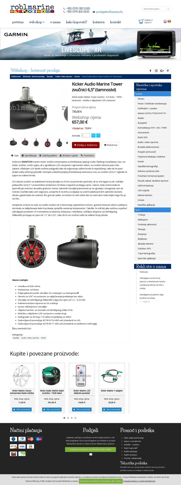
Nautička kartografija (147, 166)
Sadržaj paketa (49, 155)
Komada (76, 135)
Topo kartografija (146, 253)
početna (17, 22)
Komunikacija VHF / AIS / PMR (152, 127)
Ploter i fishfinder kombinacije (152, 103)
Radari (140, 118)
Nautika (50, 77)
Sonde (140, 161)
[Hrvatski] (165, 21)
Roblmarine (16, 77)
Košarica (111, 145)
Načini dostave (129, 455)
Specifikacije (30, 155)
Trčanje (141, 214)
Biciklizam (142, 238)
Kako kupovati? (130, 448)
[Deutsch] (169, 21)
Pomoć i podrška (137, 430)
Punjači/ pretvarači (146, 151)
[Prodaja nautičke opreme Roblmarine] (32, 7)
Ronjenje (141, 234)
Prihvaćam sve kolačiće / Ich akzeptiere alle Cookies (90, 449)
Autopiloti (142, 122)
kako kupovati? (76, 22)
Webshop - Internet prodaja (34, 77)
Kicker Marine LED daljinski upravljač (55, 392)
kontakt (115, 22)
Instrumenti (143, 132)
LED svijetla (143, 190)
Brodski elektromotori (148, 147)
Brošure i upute (70, 155)
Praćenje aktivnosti (146, 224)
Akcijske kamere (145, 243)
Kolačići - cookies (130, 444)
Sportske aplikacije (146, 258)
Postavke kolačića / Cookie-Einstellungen (139, 481)
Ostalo (140, 200)
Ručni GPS (142, 137)
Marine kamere (144, 195)
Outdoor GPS (144, 248)
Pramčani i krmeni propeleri (150, 175)
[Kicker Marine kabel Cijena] (115, 375)
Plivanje (141, 229)
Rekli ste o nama (151, 266)
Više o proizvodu (25, 409)
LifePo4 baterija (145, 185)
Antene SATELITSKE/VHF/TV (151, 113)
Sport (137, 209)
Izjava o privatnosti (131, 441)
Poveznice (88, 155)
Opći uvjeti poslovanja (133, 437)
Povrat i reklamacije (132, 458)
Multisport (142, 219)
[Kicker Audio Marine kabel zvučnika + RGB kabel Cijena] (25, 375)
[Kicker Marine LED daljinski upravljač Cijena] (55, 375)
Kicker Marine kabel (115, 390)
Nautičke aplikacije (146, 204)
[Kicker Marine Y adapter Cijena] (85, 375)
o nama (55, 22)
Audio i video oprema (63, 77)
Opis (16, 155)
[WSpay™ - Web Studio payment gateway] (31, 447)
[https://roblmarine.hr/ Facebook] (150, 70)
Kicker (77, 77)
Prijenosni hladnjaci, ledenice (151, 156)
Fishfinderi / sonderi (147, 108)
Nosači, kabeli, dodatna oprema (152, 180)
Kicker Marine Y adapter (85, 390)
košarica (98, 22)
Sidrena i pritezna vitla (148, 171)
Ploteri (140, 98)
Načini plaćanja (129, 451)
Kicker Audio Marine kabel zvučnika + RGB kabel (25, 392)
